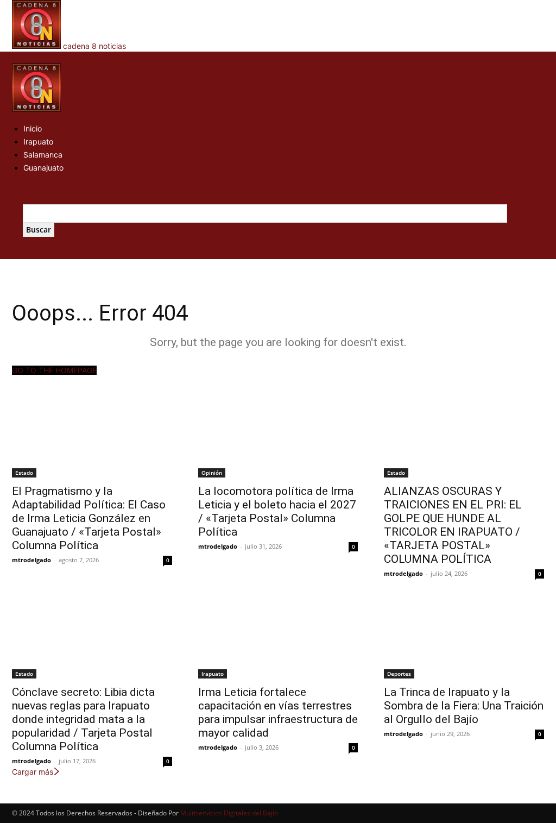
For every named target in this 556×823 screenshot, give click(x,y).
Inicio (32, 128)
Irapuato (38, 141)
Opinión (211, 472)
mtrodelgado (31, 560)
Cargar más (32, 771)
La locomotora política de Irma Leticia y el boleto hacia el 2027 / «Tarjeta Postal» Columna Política (277, 511)
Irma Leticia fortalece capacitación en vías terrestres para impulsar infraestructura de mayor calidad (278, 712)
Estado (24, 472)
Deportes (399, 673)
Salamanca (42, 154)
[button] (15, 57)
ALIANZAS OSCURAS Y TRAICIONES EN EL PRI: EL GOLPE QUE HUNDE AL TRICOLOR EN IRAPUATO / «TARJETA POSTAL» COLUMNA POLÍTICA (453, 525)
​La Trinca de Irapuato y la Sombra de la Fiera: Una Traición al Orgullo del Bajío (464, 706)
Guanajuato (43, 167)
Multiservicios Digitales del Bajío (229, 813)
